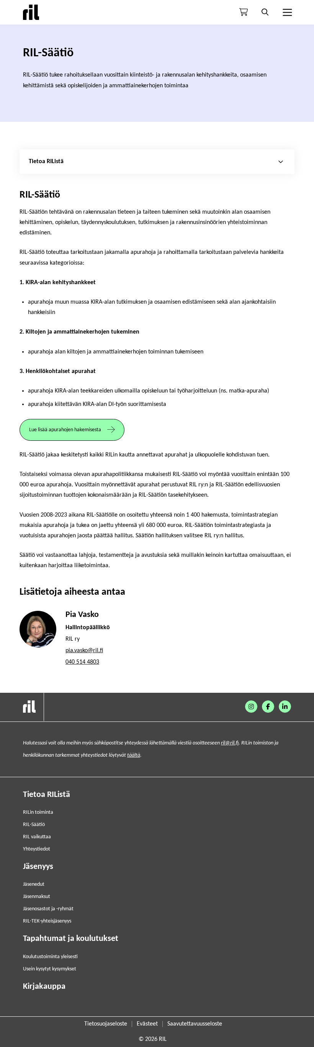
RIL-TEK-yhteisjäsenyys (47, 921)
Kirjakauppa (44, 986)
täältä (133, 755)
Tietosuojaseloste (105, 1024)
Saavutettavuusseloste (194, 1024)
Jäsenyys (38, 866)
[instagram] (251, 706)
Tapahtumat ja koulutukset (70, 938)
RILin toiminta (38, 812)
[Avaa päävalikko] (286, 12)
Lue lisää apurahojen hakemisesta (65, 430)
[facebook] (268, 706)
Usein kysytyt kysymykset (49, 969)
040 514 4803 (82, 662)
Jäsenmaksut (36, 897)
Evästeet (147, 1024)
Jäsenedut (33, 884)
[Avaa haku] (265, 12)
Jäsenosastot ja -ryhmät (48, 909)
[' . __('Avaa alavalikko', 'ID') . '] (280, 161)
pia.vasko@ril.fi (84, 651)
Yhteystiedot (36, 849)
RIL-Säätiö (34, 825)
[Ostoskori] (243, 12)
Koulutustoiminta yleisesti (50, 957)
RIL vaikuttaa (37, 837)
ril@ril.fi (230, 743)
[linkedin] (285, 706)
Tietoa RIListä (46, 794)
